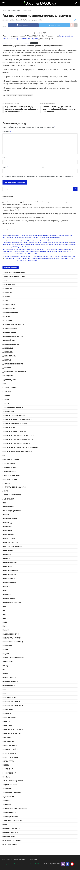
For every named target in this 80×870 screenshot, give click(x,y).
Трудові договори (10, 817)
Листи (5, 491)
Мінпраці (6, 558)
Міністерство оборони (12, 546)
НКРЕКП (5, 650)
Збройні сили (27, 10)
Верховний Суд (8, 308)
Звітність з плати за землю (14, 431)
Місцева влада (8, 598)
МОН (4, 610)
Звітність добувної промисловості (17, 419)
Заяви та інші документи (12, 407)
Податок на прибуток (11, 733)
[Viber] (63, 864)
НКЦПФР (5, 654)
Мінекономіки (8, 534)
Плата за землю (9, 717)
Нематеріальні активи (11, 638)
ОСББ (4, 670)
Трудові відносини (10, 813)
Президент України (10, 749)
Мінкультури (7, 550)
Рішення (5, 765)
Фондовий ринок (9, 844)
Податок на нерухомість (12, 729)
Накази (5, 630)
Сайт (43, 167)
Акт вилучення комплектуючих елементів (15, 43)
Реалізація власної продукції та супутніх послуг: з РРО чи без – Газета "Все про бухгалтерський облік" (37, 249)
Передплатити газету (19, 859)
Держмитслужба (9, 356)
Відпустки (6, 316)
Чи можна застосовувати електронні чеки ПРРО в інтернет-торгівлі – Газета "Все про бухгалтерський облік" (39, 256)
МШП (4, 618)
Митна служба (8, 507)
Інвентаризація (8, 463)
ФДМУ (4, 824)
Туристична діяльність (12, 820)
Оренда (5, 666)
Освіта (5, 674)
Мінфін (5, 590)
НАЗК (4, 626)
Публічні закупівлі (10, 757)
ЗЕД (3, 455)
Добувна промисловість (12, 364)
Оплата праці (7, 662)
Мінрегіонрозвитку (10, 574)
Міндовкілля (7, 527)
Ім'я (4, 158)
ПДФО (4, 693)
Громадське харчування (12, 336)
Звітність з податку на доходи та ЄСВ (18, 435)
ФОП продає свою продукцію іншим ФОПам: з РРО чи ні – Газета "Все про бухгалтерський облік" (35, 242)
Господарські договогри (13, 324)
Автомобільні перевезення (13, 272)
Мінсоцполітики (9, 582)
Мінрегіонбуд (7, 566)
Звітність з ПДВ (8, 427)
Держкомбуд (7, 348)
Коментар (6, 131)
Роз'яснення (7, 769)
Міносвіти (6, 554)
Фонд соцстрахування (11, 840)
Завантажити (34, 43)
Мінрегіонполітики (10, 570)
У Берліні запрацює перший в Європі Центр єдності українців (23, 217)
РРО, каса (6, 777)
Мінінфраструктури (10, 543)
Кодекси (6, 483)
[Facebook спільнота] (67, 864)
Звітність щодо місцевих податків (17, 451)
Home (4, 10)
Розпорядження (9, 773)
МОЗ (4, 606)
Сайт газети (6, 859)
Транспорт (6, 805)
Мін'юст (5, 515)
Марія (4, 235)
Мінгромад (7, 523)
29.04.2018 (5, 20)
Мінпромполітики (9, 562)
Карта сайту (33, 859)
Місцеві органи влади (11, 602)
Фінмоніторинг (8, 836)
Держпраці (6, 360)
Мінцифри (6, 594)
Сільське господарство (12, 781)
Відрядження (7, 320)
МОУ (22, 20)
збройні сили (11, 95)
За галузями (11, 10)
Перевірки (6, 713)
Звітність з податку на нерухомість (17, 439)
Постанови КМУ (8, 741)
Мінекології (7, 531)
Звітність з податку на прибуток (16, 443)
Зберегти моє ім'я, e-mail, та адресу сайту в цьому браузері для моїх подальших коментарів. (39, 176)
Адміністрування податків (13, 276)
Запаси (5, 404)
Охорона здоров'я (10, 681)
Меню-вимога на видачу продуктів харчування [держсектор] (28, 240)
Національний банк (10, 634)
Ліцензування (8, 499)
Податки (6, 721)
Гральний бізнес (9, 332)
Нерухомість (7, 646)
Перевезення (7, 709)
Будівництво (7, 288)
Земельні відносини (10, 459)
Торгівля (6, 801)
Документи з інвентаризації (14, 372)
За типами (6, 392)
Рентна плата (8, 761)
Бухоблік (6, 296)
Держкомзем (7, 352)
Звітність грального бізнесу (14, 415)
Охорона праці (8, 685)
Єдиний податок (9, 380)
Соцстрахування (9, 785)
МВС (4, 503)
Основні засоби (9, 678)
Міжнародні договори (11, 511)
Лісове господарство (11, 495)
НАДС (4, 622)
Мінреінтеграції (8, 578)
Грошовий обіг (8, 340)
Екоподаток (7, 376)
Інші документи (9, 471)
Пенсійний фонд (9, 697)
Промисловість (9, 753)
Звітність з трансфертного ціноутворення (20, 447)
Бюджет (18, 10)
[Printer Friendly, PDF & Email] (40, 33)
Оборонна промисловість (13, 658)
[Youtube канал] (72, 864)
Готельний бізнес (9, 328)
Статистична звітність (12, 793)
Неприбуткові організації (13, 642)
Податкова (7, 725)
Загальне (6, 396)
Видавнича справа (10, 312)
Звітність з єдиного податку (14, 423)
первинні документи (25, 95)
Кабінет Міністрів (9, 479)
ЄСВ (4, 384)
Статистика (7, 789)
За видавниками (9, 388)
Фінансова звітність (11, 828)
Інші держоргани (9, 467)
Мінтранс (6, 586)
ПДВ (4, 689)
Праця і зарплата (9, 745)
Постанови (7, 737)
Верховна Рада (8, 304)
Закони (5, 400)
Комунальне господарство (14, 487)
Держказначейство (10, 344)
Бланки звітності (9, 284)
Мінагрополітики (9, 519)
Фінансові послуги (10, 832)
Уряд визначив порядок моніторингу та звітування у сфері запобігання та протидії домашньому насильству (39, 213)
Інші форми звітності (11, 475)
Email (5, 167)
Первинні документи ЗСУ (33, 20)
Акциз (5, 280)
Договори (6, 368)
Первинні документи (11, 701)
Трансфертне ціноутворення (14, 809)
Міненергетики (8, 539)
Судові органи (8, 797)
